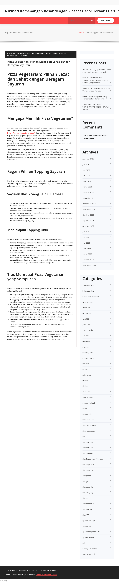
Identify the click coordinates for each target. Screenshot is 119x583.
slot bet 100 (88, 442)
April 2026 (87, 181)
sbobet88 (87, 392)
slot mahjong (88, 492)
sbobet (85, 386)
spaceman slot (88, 537)
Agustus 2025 (88, 226)
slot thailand (88, 509)
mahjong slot (88, 352)
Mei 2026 (86, 176)
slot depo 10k (88, 464)
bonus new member (91, 296)
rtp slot (86, 380)
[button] (92, 20)
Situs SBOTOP (88, 420)
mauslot (86, 364)
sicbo (85, 408)
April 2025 (87, 248)
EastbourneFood (52, 53)
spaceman (87, 526)
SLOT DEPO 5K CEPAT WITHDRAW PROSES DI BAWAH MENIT (96, 107)
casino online (88, 302)
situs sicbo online (90, 425)
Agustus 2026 (88, 159)
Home (81, 32)
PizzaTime (62, 53)
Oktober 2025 (88, 215)
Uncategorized (24, 53)
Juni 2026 (86, 170)
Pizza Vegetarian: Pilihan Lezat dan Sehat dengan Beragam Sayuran (38, 63)
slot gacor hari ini (89, 487)
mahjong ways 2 (89, 358)
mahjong (86, 347)
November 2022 (89, 265)
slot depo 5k (88, 470)
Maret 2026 (87, 187)
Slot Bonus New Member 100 (95, 459)
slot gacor (87, 476)
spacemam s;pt (89, 520)
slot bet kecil (88, 453)
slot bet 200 (88, 448)
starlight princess (90, 548)
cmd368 (86, 319)
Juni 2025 (86, 237)
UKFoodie (23, 56)
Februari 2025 (88, 259)
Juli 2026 (86, 164)
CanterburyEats (39, 53)
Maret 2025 (87, 254)
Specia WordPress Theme (46, 575)
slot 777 (86, 436)
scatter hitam (88, 397)
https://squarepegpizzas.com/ (21, 133)
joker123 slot (88, 330)
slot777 (86, 515)
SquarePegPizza (13, 56)
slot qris (86, 498)
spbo (85, 543)
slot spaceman (88, 504)
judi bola (86, 336)
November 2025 (89, 209)
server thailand (89, 403)
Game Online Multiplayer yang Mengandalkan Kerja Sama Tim (95, 97)
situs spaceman (89, 431)
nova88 (86, 369)
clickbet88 (87, 313)
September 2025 (90, 220)
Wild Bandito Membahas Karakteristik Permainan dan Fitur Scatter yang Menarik (96, 80)
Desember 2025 (89, 204)
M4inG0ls (11, 53)
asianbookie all (88, 285)
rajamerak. (87, 375)
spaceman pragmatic (91, 531)
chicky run (86, 307)
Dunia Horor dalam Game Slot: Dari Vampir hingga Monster (97, 89)
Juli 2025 (86, 231)
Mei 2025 (86, 243)
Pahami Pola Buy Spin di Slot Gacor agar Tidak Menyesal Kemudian (97, 70)
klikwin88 (86, 341)
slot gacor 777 (88, 481)
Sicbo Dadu (87, 414)
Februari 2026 (88, 192)
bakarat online (88, 291)
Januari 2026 (88, 198)
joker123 (86, 324)
